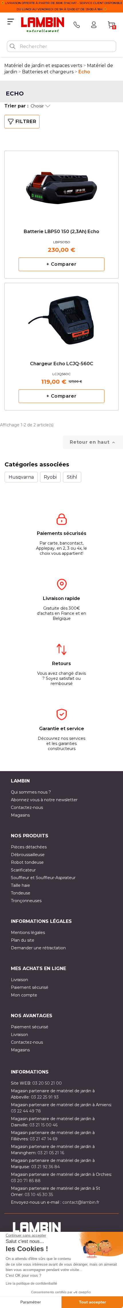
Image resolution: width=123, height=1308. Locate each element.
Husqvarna (21, 477)
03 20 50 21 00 (47, 1083)
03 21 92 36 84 (45, 1166)
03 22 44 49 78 (26, 1111)
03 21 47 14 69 (43, 1138)
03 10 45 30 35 (39, 1194)
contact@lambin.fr (80, 1202)
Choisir (37, 106)
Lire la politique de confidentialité (31, 1284)
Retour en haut (93, 442)
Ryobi (50, 477)
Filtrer (25, 121)
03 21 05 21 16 (50, 1152)
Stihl (72, 477)
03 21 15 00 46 (43, 1125)
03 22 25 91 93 (45, 1097)
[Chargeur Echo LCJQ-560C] (61, 315)
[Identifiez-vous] (94, 25)
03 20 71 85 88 (26, 1180)
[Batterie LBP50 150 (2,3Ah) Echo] (61, 183)
